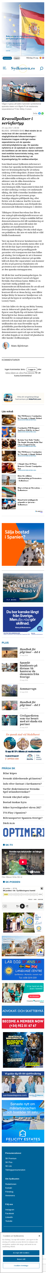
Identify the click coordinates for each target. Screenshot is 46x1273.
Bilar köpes (10, 773)
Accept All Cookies (21, 1253)
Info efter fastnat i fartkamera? (22, 783)
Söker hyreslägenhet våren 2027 (22, 807)
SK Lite (8, 1166)
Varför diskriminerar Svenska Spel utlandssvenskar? (21, 790)
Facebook (9, 1213)
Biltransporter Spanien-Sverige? (23, 818)
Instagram (9, 1210)
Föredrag (9, 1192)
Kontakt (8, 1188)
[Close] (39, 1235)
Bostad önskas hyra (15, 802)
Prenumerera (7, 58)
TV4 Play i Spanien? (15, 812)
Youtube (8, 1221)
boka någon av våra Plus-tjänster (20, 373)
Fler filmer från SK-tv (12, 877)
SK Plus (8, 1162)
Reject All (21, 1259)
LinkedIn (9, 1217)
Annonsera (10, 1195)
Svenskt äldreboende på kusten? (22, 778)
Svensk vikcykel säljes (16, 797)
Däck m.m (9, 823)
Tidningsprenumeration (15, 1170)
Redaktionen (10, 1184)
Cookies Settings (21, 1265)
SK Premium (10, 1158)
